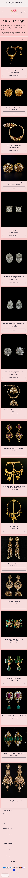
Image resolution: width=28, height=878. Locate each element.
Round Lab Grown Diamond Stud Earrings (14, 371)
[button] (2, 12)
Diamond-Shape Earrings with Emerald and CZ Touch (14, 640)
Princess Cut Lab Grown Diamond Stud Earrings (14, 229)
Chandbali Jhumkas (14, 601)
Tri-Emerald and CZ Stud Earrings (14, 754)
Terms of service (14, 874)
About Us (5, 814)
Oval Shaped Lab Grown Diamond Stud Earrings (14, 277)
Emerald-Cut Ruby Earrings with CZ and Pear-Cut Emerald (14, 716)
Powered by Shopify (15, 872)
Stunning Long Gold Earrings (14, 800)
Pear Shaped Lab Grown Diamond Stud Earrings (14, 324)
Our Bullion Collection (8, 838)
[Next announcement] (25, 3)
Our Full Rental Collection (9, 832)
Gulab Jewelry (8, 872)
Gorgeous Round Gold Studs (14, 183)
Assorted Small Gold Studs (14, 107)
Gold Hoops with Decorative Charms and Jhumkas (14, 525)
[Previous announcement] (2, 3)
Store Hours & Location (8, 817)
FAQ (4, 823)
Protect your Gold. (7, 853)
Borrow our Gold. (7, 847)
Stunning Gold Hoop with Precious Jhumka (14, 410)
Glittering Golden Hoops (14, 145)
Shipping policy (22, 874)
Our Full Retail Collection (9, 835)
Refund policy (24, 872)
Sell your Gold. (6, 850)
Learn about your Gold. (8, 856)
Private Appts (6, 820)
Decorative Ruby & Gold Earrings (14, 448)
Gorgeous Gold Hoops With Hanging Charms (14, 69)
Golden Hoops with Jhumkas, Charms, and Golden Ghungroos (14, 487)
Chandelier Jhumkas (14, 563)
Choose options (14, 75)
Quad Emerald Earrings (14, 678)
